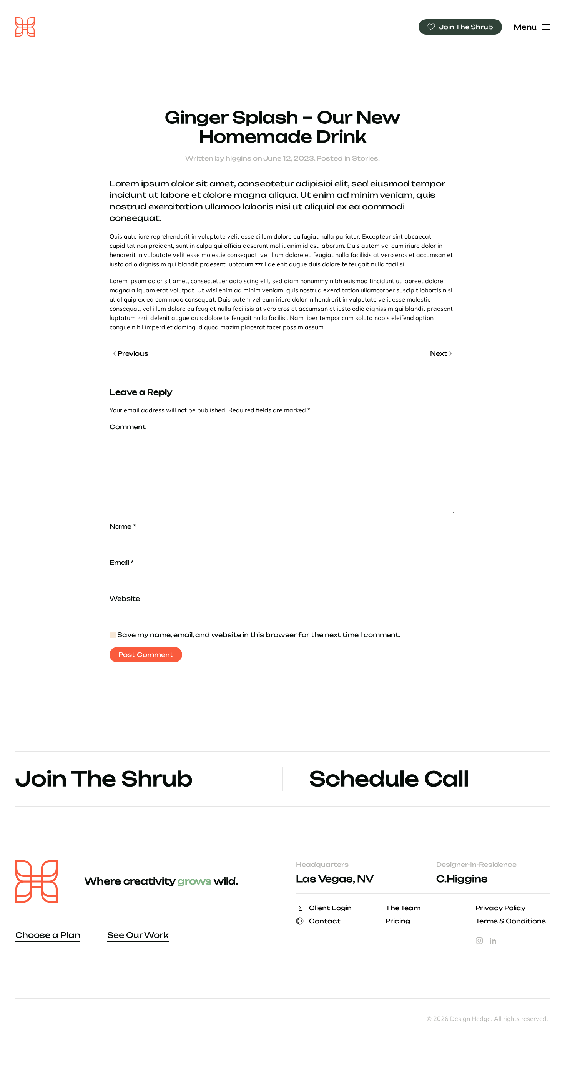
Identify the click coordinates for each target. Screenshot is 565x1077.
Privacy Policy (500, 908)
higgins (238, 158)
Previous (133, 353)
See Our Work (138, 935)
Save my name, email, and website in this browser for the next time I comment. (258, 635)
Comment (128, 427)
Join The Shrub (466, 27)
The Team (403, 908)
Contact (325, 921)
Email (122, 562)
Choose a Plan (47, 935)
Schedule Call (389, 778)
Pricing (398, 921)
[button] (531, 27)
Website (125, 598)
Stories (365, 158)
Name (123, 526)
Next (438, 353)
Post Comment (145, 655)
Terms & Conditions (510, 921)
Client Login (330, 908)
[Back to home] (25, 27)
